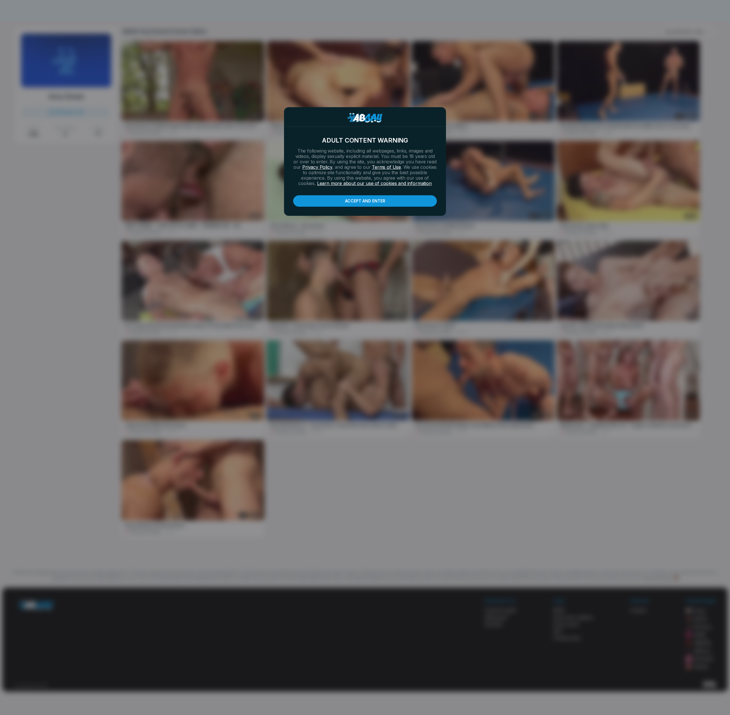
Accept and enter (365, 200)
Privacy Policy (317, 167)
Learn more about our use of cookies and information (374, 183)
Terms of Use (386, 167)
